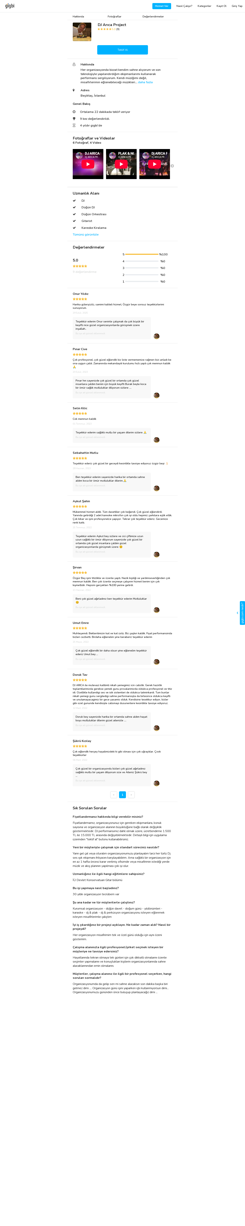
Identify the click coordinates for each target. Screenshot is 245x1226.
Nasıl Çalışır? (184, 6)
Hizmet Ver (161, 6)
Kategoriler (204, 6)
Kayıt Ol (221, 6)
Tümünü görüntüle (86, 235)
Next (172, 166)
